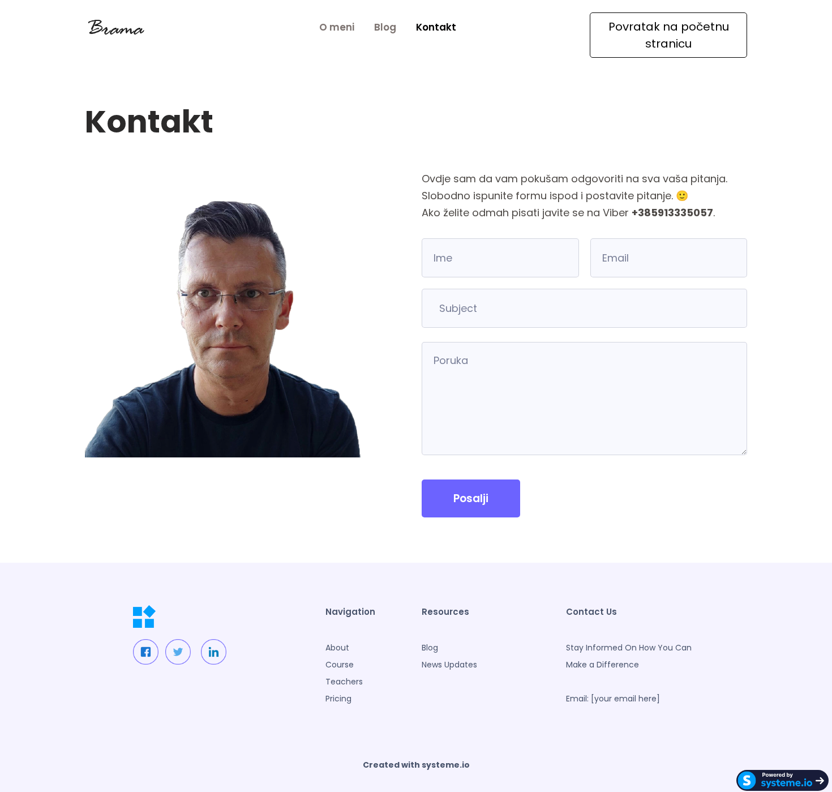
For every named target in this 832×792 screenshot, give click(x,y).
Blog (385, 27)
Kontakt (436, 27)
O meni (336, 27)
